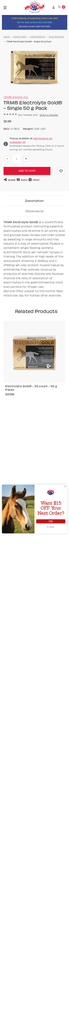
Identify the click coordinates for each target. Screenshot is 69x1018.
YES (51, 521)
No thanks (50, 527)
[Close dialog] (65, 486)
